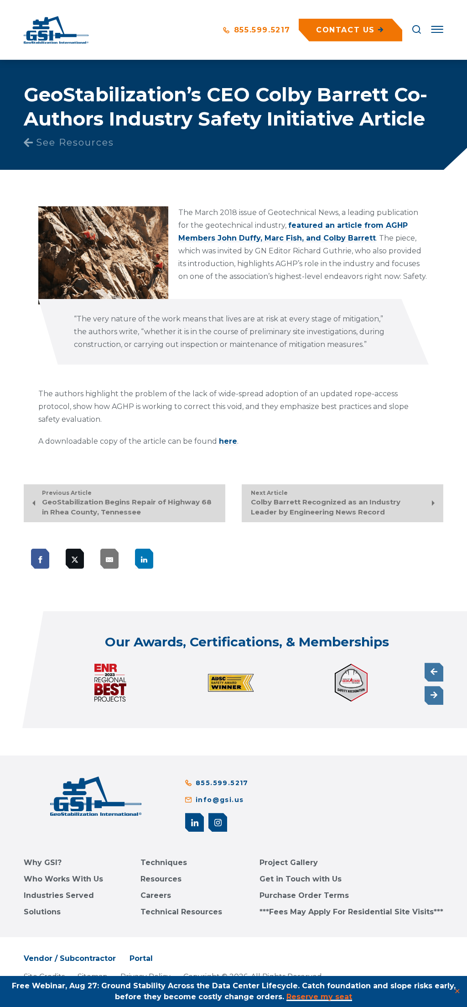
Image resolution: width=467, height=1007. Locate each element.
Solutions (42, 911)
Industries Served (59, 895)
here (228, 441)
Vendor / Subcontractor (70, 958)
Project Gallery (288, 862)
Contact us (345, 30)
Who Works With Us (63, 879)
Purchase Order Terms (304, 895)
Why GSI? (43, 862)
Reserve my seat (319, 996)
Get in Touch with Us (300, 879)
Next (434, 695)
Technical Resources (181, 911)
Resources (161, 879)
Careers (155, 895)
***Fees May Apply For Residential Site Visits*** (351, 911)
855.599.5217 (261, 30)
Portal (141, 958)
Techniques (163, 862)
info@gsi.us (220, 800)
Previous (434, 672)
